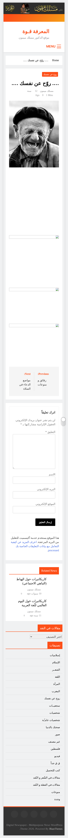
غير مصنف (54, 741)
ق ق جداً (55, 763)
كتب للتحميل (53, 770)
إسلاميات (55, 655)
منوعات (55, 792)
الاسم (52, 474)
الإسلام (56, 662)
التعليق (50, 431)
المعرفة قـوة (35, 31)
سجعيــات (54, 705)
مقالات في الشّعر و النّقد (46, 777)
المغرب (56, 691)
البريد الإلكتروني (46, 489)
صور (57, 734)
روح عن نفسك (50, 74)
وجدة (57, 799)
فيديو (57, 756)
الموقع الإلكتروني (45, 503)
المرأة (56, 684)
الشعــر (56, 669)
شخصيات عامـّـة (51, 720)
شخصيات (55, 712)
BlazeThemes (55, 828)
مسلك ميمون (47, 91)
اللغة (57, 676)
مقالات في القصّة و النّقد (46, 784)
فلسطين (55, 748)
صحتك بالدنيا (53, 727)
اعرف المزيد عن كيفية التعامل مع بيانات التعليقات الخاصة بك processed (35, 546)
